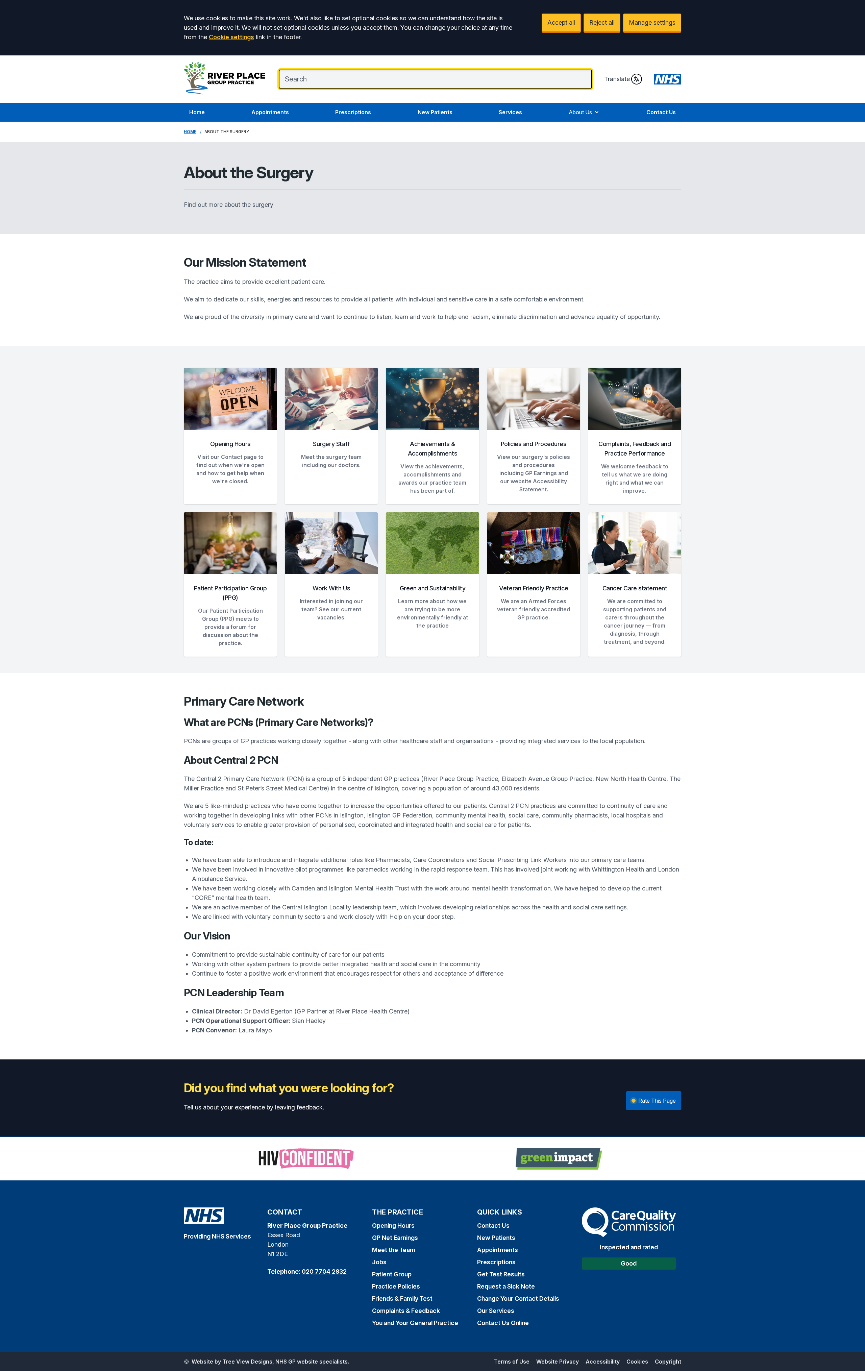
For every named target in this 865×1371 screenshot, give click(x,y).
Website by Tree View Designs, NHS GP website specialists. (270, 1361)
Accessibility (603, 1361)
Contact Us (661, 112)
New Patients (435, 112)
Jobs (379, 1262)
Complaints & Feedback (406, 1310)
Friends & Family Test (402, 1298)
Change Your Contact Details (518, 1298)
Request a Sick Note (506, 1286)
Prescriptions (353, 112)
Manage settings (652, 22)
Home (197, 112)
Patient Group (392, 1274)
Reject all (602, 22)
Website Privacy (557, 1361)
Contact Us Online (503, 1322)
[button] (230, 436)
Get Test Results (501, 1274)
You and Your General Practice (415, 1322)
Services (510, 112)
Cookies (637, 1361)
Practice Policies (396, 1286)
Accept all (561, 22)
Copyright (668, 1361)
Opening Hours (393, 1225)
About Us (580, 112)
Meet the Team (393, 1249)
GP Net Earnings (395, 1237)
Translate (617, 78)
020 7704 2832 (324, 1271)
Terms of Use (511, 1361)
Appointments (270, 112)
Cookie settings (231, 37)
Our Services (495, 1310)
